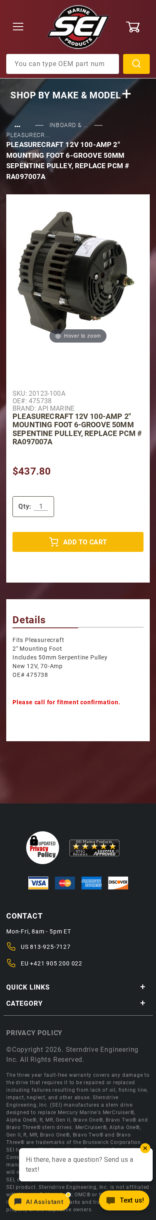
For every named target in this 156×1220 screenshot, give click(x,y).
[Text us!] (124, 1203)
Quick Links (28, 987)
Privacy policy (34, 1033)
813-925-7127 (50, 946)
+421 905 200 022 (56, 963)
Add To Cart (85, 542)
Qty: (25, 506)
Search (136, 64)
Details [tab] (29, 620)
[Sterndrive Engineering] (78, 26)
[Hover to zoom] (78, 276)
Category (24, 1003)
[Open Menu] (18, 27)
